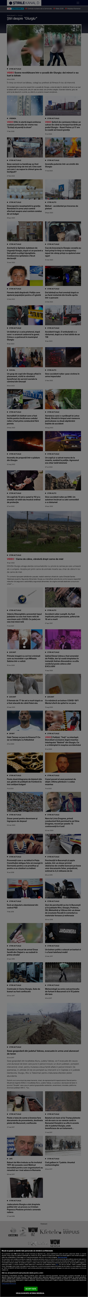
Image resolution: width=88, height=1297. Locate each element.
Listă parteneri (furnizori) (9, 1283)
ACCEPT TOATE (31, 1289)
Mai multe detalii (62, 1257)
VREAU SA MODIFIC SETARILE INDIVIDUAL (30, 1293)
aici (57, 1264)
